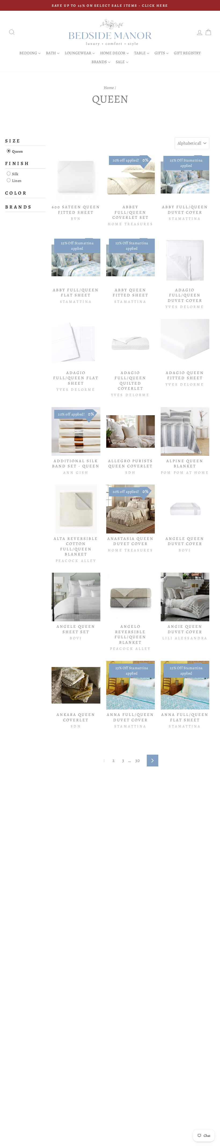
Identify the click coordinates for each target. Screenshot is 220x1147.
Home (109, 87)
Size (13, 141)
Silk (14, 174)
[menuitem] (30, 52)
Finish (17, 163)
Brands (18, 207)
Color (16, 193)
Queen (17, 151)
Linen (16, 181)
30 (137, 760)
